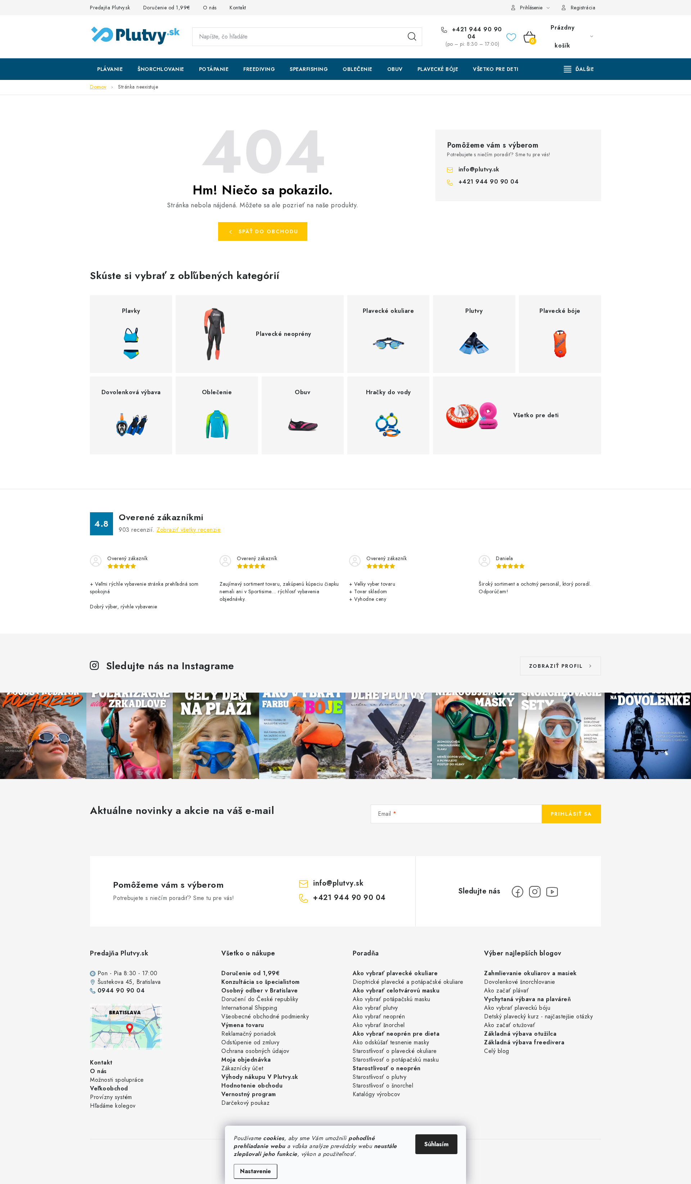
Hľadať (412, 36)
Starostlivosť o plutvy (379, 1077)
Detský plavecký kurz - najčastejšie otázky (538, 1016)
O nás (210, 7)
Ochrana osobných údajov (255, 1051)
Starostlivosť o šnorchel (383, 1085)
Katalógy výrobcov (376, 1094)
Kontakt (238, 7)
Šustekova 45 (115, 982)
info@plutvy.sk (479, 169)
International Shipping (249, 1008)
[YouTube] (552, 891)
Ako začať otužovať (509, 1025)
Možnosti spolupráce (117, 1080)
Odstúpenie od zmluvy (250, 1042)
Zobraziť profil (556, 666)
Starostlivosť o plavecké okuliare (395, 1051)
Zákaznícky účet (242, 1068)
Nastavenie (255, 1171)
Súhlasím (436, 1144)
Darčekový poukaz (245, 1103)
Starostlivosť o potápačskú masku (396, 1059)
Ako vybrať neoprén (379, 1016)
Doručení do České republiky (259, 999)
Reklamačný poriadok (248, 1034)
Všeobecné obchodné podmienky (265, 1016)
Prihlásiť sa (571, 814)
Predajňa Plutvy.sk (110, 7)
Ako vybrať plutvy (375, 1008)
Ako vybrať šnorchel (379, 1025)
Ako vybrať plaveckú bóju (517, 1008)
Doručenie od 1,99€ (166, 7)
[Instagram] (535, 891)
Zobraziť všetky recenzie (189, 530)
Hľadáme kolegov (113, 1106)
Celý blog (496, 1051)
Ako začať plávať (506, 990)
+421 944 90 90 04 (476, 33)
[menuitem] (110, 69)
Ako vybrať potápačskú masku (391, 999)
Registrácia (583, 7)
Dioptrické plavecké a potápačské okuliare (408, 982)
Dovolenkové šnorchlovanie (519, 982)
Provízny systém (111, 1097)
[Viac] (579, 69)
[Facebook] (517, 891)
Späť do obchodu (268, 231)
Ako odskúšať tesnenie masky (391, 1042)
